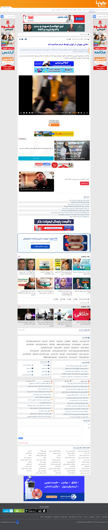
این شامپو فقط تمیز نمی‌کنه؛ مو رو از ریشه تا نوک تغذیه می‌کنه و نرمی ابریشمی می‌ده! (70, 212)
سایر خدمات (29, 471)
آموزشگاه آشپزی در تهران (55, 451)
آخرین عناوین (84, 381)
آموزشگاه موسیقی (71, 471)
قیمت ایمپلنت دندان (84, 341)
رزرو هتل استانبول (85, 348)
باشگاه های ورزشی (71, 462)
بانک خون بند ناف (73, 357)
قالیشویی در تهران (42, 471)
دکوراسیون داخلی (42, 464)
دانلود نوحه (62, 354)
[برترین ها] (100, 4)
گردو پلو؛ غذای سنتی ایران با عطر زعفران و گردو (40, 408)
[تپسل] (19, 139)
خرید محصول (84, 183)
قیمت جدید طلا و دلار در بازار (44, 389)
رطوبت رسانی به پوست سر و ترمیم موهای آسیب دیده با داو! (75, 210)
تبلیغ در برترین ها (63, 517)
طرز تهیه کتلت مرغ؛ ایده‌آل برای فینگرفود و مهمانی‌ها (39, 416)
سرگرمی (53, 10)
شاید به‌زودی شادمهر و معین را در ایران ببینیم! (78, 403)
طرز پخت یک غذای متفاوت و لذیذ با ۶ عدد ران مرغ (38, 392)
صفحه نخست (104, 10)
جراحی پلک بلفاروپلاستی (46, 348)
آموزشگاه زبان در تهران (70, 469)
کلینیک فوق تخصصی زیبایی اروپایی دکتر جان (79, 351)
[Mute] (58, 159)
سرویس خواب (43, 462)
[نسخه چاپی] (20, 39)
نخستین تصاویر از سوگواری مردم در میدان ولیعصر (76, 368)
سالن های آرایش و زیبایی (84, 451)
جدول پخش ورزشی (26, 375)
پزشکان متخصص (86, 462)
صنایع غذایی (58, 466)
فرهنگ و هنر (65, 10)
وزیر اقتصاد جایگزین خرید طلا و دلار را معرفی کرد (39, 383)
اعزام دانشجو (29, 453)
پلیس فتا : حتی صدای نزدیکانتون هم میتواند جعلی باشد (76, 206)
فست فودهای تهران (56, 462)
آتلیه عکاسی (58, 473)
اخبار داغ (67, 381)
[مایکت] (8, 511)
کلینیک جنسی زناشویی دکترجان (59, 351)
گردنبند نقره (44, 341)
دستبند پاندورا (86, 344)
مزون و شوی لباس (42, 453)
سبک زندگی (85, 10)
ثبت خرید (36, 158)
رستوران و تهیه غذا (56, 460)
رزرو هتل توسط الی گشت (41, 344)
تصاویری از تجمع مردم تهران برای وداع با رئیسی (77, 366)
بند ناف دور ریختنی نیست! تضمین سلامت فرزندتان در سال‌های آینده (73, 214)
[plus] (26, 39)
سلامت (70, 10)
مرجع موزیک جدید (76, 344)
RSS (42, 517)
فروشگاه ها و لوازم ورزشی (69, 464)
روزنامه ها (45, 365)
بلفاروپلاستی (67, 341)
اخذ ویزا (30, 451)
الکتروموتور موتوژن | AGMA (50, 357)
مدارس (59, 455)
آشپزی (75, 10)
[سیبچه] (41, 511)
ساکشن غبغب (59, 341)
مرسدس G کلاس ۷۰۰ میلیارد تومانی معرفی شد (76, 395)
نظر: (89, 428)
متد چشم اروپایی (75, 348)
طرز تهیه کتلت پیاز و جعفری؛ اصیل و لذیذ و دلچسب (39, 386)
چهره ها (80, 10)
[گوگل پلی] (30, 511)
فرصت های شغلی (72, 517)
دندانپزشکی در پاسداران (72, 354)
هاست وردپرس (54, 354)
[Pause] (56, 159)
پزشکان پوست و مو (70, 451)
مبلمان (44, 458)
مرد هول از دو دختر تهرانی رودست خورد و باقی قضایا (39, 405)
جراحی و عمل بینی (63, 357)
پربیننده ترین (47, 381)
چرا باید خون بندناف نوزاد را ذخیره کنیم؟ (80, 202)
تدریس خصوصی (57, 453)
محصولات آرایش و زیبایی (84, 458)
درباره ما (85, 517)
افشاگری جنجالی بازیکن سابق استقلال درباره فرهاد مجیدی (74, 392)
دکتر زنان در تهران (86, 464)
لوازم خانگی (29, 464)
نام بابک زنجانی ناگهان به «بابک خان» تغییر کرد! (76, 389)
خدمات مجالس (57, 471)
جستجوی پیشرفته (48, 517)
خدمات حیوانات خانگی (70, 458)
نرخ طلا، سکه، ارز (27, 365)
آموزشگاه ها (72, 466)
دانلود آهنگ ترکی (27, 354)
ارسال (20, 438)
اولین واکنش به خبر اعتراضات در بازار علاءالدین (40, 414)
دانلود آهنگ (52, 344)
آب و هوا (29, 368)
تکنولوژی (59, 10)
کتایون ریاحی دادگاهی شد (44, 411)
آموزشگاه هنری (71, 473)
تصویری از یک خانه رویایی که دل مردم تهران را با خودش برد (74, 376)
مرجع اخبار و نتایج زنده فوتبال (63, 344)
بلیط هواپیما (75, 341)
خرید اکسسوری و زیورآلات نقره (33, 341)
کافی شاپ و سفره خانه (56, 464)
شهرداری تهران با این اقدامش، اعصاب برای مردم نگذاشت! (75, 374)
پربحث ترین (28, 381)
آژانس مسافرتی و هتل (41, 473)
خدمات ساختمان (42, 469)
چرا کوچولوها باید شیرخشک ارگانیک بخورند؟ (79, 216)
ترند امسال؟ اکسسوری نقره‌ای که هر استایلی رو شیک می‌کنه (75, 208)
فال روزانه (29, 371)
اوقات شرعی (44, 375)
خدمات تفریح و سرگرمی (26, 460)
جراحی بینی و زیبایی (85, 473)
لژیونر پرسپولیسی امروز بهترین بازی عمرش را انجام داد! (75, 414)
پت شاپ (73, 460)
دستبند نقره (51, 341)
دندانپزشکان (87, 466)
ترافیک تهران (44, 371)
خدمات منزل (29, 466)
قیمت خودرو (44, 368)
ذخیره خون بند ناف (34, 351)
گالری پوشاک (43, 451)
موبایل (30, 462)
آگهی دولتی (55, 517)
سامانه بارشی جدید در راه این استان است (78, 400)
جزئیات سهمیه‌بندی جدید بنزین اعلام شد (42, 394)
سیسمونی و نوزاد (28, 458)
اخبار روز (98, 10)
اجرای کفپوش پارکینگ (84, 357)
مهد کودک (58, 458)
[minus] (22, 39)
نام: (89, 424)
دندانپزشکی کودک (85, 469)
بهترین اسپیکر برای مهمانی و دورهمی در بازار (79, 200)
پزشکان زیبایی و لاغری (85, 471)
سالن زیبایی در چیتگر (84, 354)
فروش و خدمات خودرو (27, 469)
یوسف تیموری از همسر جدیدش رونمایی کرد (77, 383)
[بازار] (19, 511)
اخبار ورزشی (92, 10)
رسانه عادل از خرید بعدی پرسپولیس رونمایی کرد (77, 398)
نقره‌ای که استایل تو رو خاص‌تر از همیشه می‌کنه (78, 204)
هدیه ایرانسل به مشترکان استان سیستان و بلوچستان (76, 409)
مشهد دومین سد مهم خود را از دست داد (79, 417)
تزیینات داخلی (43, 466)
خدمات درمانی (72, 455)
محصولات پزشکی (71, 453)
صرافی (30, 455)
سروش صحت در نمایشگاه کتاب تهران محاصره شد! (76, 371)
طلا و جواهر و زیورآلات (41, 455)
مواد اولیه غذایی (30, 344)
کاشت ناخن (87, 453)
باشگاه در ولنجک (58, 348)
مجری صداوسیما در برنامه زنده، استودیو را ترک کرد (39, 400)
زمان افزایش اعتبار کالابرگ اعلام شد (43, 397)
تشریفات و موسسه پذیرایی (55, 469)
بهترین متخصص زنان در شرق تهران (41, 354)
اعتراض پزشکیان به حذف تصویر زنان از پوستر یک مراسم (74, 386)
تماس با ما (80, 517)
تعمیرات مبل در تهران (41, 460)
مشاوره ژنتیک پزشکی (45, 351)
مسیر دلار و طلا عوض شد (45, 403)
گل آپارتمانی (66, 348)
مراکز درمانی (87, 460)
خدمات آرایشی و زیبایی (84, 455)
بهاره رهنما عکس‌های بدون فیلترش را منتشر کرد (76, 406)
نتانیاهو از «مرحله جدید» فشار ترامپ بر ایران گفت (76, 411)
